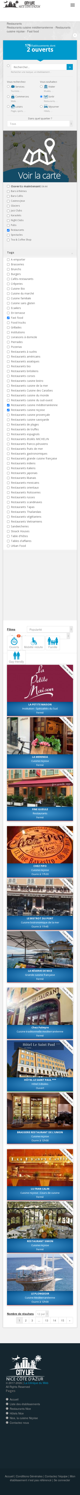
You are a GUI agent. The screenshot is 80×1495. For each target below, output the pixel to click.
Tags (10, 252)
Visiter (51, 86)
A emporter (18, 259)
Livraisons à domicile (24, 337)
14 (54, 1320)
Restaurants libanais (23, 478)
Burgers (16, 274)
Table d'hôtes (19, 536)
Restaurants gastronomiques (29, 453)
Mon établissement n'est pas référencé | (42, 1478)
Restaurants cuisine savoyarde (30, 419)
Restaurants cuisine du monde (30, 395)
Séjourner (53, 106)
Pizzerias (16, 347)
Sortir (51, 96)
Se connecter (62, 1480)
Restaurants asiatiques (25, 361)
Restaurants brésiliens (24, 371)
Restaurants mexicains (25, 482)
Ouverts (14, 642)
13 (46, 1320)
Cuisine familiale (21, 298)
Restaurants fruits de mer (27, 449)
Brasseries (17, 264)
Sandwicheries (20, 526)
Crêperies (17, 284)
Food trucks (18, 322)
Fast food (17, 317)
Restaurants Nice (20, 1409)
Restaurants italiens (23, 468)
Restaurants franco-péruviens (29, 444)
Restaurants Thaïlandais (26, 512)
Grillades (16, 327)
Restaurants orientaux (25, 487)
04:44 (29, 186)
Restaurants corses (23, 376)
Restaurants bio (21, 366)
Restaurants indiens (23, 463)
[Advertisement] (30, 592)
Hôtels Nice (17, 1413)
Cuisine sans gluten (23, 303)
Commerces (22, 96)
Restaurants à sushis (24, 351)
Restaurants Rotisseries (26, 492)
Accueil (14, 1399)
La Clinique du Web (36, 1383)
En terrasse (18, 313)
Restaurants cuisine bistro (27, 381)
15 (62, 1320)
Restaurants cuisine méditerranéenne (34, 405)
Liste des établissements (25, 1404)
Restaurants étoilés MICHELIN (30, 439)
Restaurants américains (25, 356)
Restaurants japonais (24, 473)
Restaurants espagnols (25, 434)
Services (19, 86)
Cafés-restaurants (22, 279)
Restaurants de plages (25, 424)
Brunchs (16, 269)
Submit (70, 67)
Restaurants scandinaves (26, 502)
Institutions (18, 332)
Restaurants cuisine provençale (30, 415)
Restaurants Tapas (23, 507)
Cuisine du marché (22, 293)
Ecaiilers (16, 308)
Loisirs (19, 106)
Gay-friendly (16, 661)
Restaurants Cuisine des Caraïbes (32, 390)
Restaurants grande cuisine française (34, 458)
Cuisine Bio (18, 288)
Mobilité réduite (33, 647)
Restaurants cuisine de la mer (29, 385)
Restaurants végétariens (26, 516)
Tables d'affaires (21, 541)
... (39, 1320)
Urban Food (18, 546)
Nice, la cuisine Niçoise (24, 1418)
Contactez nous (19, 1423)
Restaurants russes (23, 497)
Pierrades (17, 342)
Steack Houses (20, 531)
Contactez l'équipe (56, 1476)
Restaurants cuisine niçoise (28, 410)
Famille (52, 647)
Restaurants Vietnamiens (26, 521)
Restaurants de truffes (25, 429)
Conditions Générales (29, 1476)
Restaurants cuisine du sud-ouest (32, 400)
